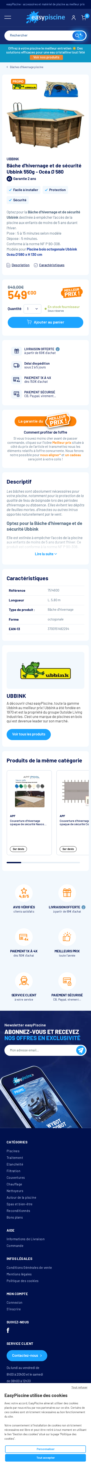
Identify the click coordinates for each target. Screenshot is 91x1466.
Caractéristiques (51, 265)
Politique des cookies (22, 1281)
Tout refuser (79, 1387)
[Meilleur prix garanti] (72, 293)
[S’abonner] (80, 1050)
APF (12, 816)
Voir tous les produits (28, 734)
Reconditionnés (18, 1211)
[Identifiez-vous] (74, 17)
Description (21, 265)
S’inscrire (14, 1309)
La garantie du (30, 421)
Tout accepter (45, 1457)
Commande (15, 1246)
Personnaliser (46, 1449)
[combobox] (45, 36)
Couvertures (16, 1177)
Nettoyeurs (15, 1191)
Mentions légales (19, 1274)
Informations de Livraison (26, 1239)
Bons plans (15, 1217)
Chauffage (14, 1184)
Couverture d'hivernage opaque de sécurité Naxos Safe (27, 822)
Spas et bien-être (20, 1204)
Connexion (15, 1302)
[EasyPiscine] (45, 17)
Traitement (15, 1158)
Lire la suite (44, 554)
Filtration (13, 1171)
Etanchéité (15, 1164)
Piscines (13, 1151)
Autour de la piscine (21, 1197)
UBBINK (13, 159)
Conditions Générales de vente (29, 1267)
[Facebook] (8, 1331)
